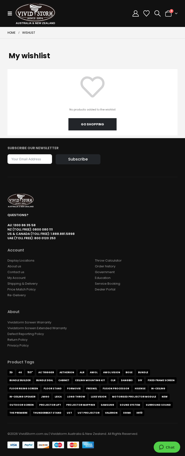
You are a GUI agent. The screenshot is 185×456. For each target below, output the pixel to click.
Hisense (140, 388)
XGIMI (127, 413)
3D (11, 372)
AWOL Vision (111, 372)
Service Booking (107, 283)
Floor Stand (53, 388)
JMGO (45, 396)
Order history (105, 266)
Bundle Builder (20, 380)
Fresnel (91, 388)
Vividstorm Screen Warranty (29, 322)
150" (30, 372)
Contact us (15, 272)
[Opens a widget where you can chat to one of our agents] (166, 448)
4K (20, 372)
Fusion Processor (116, 388)
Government (105, 272)
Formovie (74, 388)
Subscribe (78, 159)
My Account (16, 278)
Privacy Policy (18, 345)
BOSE (129, 372)
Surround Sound (158, 405)
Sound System (130, 405)
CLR (113, 380)
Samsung (107, 405)
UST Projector (88, 413)
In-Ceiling (158, 388)
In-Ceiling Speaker (22, 396)
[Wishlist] (146, 13)
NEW (165, 396)
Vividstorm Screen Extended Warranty (37, 328)
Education (103, 278)
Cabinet (63, 380)
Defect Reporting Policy (25, 334)
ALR (82, 372)
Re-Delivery (16, 295)
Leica (58, 396)
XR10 (139, 413)
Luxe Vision (98, 396)
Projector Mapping (80, 405)
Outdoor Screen (21, 405)
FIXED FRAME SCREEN (161, 380)
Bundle (143, 372)
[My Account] (135, 13)
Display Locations (20, 260)
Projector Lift (50, 405)
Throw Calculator (108, 260)
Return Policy (17, 339)
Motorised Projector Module (134, 396)
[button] (11, 13)
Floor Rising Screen (23, 388)
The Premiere (18, 413)
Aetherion (66, 372)
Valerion (111, 413)
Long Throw (76, 396)
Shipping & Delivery (22, 283)
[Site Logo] (35, 13)
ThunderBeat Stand (47, 413)
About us (14, 266)
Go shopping (92, 124)
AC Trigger (46, 372)
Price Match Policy (21, 289)
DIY (140, 380)
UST (69, 413)
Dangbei (126, 380)
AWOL (94, 372)
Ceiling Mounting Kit (90, 380)
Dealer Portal (105, 289)
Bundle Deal (44, 380)
